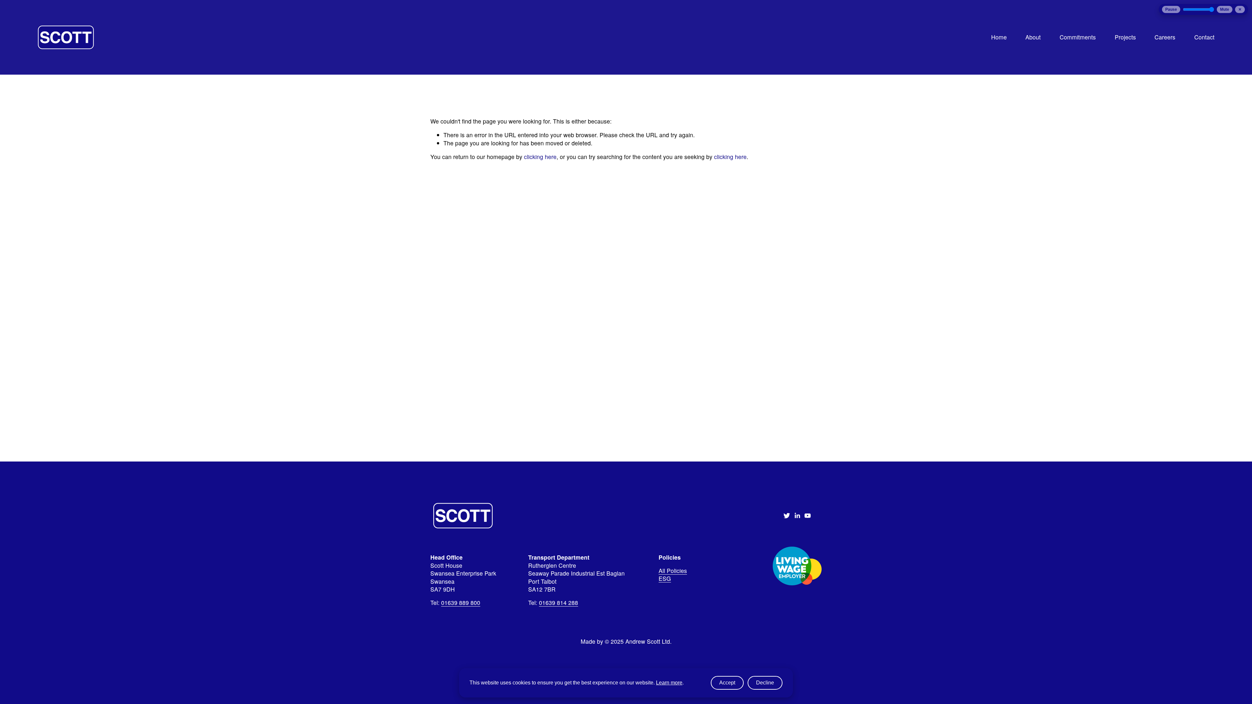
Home (999, 37)
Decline (765, 682)
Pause (1171, 9)
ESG (665, 578)
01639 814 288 (558, 603)
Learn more (669, 682)
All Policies (673, 571)
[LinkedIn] (797, 515)
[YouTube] (807, 515)
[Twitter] (786, 515)
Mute (1224, 9)
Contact (1204, 37)
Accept (727, 682)
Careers (1165, 37)
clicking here (540, 157)
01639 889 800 (460, 603)
